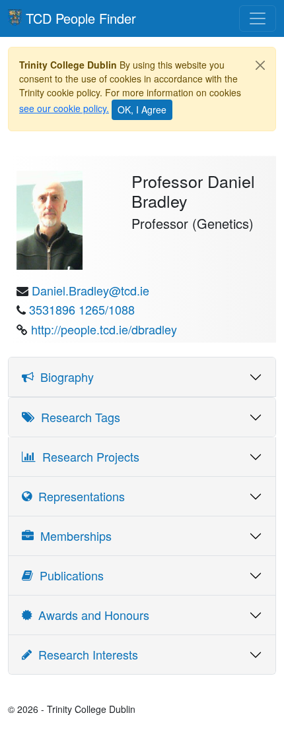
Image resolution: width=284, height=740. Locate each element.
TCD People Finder (81, 18)
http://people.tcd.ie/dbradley (104, 329)
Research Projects (87, 456)
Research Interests (85, 654)
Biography (64, 376)
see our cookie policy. (64, 108)
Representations (78, 496)
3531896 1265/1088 (82, 309)
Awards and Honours (90, 614)
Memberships (73, 535)
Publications (68, 575)
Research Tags (77, 416)
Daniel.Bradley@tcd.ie (90, 290)
